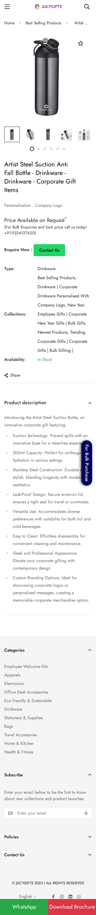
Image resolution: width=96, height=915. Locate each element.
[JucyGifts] (48, 6)
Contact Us (49, 250)
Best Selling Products (43, 23)
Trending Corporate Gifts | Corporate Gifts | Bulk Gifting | (62, 341)
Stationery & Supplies (23, 718)
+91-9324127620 (19, 233)
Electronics (14, 683)
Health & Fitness (18, 752)
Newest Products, (53, 332)
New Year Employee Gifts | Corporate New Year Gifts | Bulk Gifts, (62, 314)
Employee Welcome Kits (26, 666)
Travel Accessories (20, 735)
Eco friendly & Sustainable (28, 701)
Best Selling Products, (57, 278)
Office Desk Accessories (26, 692)
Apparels (12, 675)
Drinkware (46, 269)
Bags (8, 726)
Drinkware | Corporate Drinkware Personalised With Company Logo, (63, 296)
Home (9, 23)
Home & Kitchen (19, 743)
